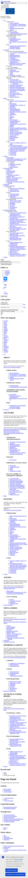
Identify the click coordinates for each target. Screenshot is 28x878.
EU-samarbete (13, 37)
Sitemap (5, 828)
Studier (11, 72)
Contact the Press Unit (12, 180)
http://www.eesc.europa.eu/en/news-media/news (15, 619)
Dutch (5, 343)
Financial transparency (9, 817)
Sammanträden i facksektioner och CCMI (16, 159)
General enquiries (8, 791)
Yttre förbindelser (14, 120)
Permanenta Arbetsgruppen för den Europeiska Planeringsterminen (18, 247)
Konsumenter (13, 107)
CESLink (6, 848)
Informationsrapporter (15, 55)
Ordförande (6, 184)
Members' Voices (11, 176)
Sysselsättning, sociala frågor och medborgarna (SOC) (17, 222)
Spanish (5, 329)
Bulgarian (6, 321)
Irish (5, 334)
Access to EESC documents (10, 816)
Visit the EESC (7, 790)
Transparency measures (9, 815)
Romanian (6, 347)
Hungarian (6, 337)
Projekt (11, 74)
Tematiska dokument (14, 71)
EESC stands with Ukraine (16, 94)
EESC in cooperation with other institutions (14, 846)
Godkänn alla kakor (11, 870)
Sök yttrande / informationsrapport (19, 52)
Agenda (5, 156)
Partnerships (12, 95)
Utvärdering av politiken (15, 75)
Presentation (15, 83)
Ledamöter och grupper (9, 185)
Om (4, 20)
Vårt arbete (6, 50)
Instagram (7, 272)
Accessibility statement (9, 821)
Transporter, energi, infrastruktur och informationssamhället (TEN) (18, 220)
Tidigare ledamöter (14, 189)
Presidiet (12, 27)
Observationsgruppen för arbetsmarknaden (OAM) (15, 239)
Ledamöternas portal (14, 191)
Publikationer (13, 70)
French (5, 333)
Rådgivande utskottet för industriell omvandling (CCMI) (18, 229)
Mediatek (10, 183)
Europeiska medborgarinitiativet (17, 87)
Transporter (12, 140)
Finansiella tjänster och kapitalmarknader (15, 122)
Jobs (5, 835)
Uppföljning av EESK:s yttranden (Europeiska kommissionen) (18, 64)
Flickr (5, 287)
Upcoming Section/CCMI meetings (15, 160)
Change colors (4, 302)
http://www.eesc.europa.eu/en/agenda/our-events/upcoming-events (13, 588)
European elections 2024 (15, 80)
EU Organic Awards (14, 93)
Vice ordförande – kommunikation (18, 24)
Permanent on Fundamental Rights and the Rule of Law (18, 249)
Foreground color (5, 304)
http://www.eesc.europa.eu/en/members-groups (15, 657)
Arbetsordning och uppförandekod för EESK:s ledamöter (18, 46)
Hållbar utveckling (14, 137)
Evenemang (12, 165)
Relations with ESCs (14, 97)
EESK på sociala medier (12, 179)
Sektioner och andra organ (10, 210)
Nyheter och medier (8, 168)
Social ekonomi (13, 207)
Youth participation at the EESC (17, 150)
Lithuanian (6, 339)
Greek (5, 326)
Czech (5, 322)
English (5, 327)
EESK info (9, 173)
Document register (9, 798)
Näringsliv (12, 117)
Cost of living (13, 153)
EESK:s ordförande (14, 23)
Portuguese (6, 346)
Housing (12, 126)
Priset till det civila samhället (16, 82)
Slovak (5, 349)
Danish (5, 323)
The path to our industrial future (17, 89)
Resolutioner (13, 58)
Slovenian (6, 350)
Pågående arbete (15, 59)
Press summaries (10, 172)
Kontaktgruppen (13, 245)
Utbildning (12, 113)
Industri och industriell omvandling (18, 128)
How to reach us (7, 789)
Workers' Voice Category (15, 200)
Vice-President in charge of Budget (18, 25)
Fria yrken (12, 206)
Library (5, 799)
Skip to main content (5, 1)
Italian (5, 338)
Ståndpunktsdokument (15, 56)
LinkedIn (7, 270)
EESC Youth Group (14, 253)
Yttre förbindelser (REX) (15, 227)
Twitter (7, 274)
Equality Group (13, 251)
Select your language (5, 311)
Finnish (5, 331)
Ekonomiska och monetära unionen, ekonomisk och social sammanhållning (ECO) (18, 214)
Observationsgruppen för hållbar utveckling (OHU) (17, 236)
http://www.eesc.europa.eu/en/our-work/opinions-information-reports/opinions (15, 429)
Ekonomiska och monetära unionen (18, 111)
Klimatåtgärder (13, 103)
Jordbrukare (12, 203)
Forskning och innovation (16, 132)
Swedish (6, 351)
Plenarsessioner (10, 157)
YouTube (6, 293)
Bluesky (5, 281)
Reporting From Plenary (13, 175)
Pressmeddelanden (11, 171)
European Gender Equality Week (17, 149)
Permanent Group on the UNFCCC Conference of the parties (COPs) (18, 255)
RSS (5, 829)
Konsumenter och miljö (15, 202)
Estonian (6, 330)
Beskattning (12, 138)
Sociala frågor (13, 136)
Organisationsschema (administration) (18, 33)
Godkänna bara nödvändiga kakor (15, 874)
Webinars (12, 163)
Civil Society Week (14, 79)
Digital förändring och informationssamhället (15, 109)
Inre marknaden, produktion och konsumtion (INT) (17, 217)
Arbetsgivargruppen (14, 194)
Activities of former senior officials (12, 820)
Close (16, 310)
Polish (5, 345)
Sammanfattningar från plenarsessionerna (15, 61)
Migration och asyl (14, 130)
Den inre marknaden (14, 134)
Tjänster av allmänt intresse (16, 133)
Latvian (5, 341)
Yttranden (12, 54)
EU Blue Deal (13, 152)
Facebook (7, 273)
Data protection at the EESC (10, 807)
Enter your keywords (6, 261)
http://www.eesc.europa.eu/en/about (12, 367)
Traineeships (6, 837)
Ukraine (5, 257)
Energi (11, 115)
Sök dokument (14, 67)
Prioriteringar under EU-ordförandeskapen (15, 39)
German (5, 325)
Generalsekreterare (14, 32)
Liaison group (7, 847)
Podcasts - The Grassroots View (14, 177)
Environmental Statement (9, 808)
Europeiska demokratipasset (16, 85)
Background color (5, 307)
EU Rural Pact (13, 154)
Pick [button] (24, 304)
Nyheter (8, 169)
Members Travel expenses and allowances (13, 819)
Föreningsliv (12, 204)
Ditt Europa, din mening (15, 86)
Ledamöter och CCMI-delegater (17, 188)
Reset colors (11, 310)
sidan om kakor (19, 859)
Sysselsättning (13, 114)
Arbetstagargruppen (14, 195)
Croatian (6, 335)
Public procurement (8, 838)
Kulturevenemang (14, 167)
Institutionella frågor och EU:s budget (18, 129)
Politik (5, 98)
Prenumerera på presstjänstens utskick (15, 181)
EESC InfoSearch (9, 800)
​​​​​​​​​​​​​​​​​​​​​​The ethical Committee (15, 48)
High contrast (4, 296)
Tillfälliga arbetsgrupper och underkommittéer (16, 243)
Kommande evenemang (15, 164)
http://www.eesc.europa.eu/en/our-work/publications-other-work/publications (14, 432)
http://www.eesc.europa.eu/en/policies (12, 510)
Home (5, 772)
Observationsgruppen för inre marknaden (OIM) (16, 233)
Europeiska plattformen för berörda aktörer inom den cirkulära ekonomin (18, 147)
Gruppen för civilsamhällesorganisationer (16, 197)
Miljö (11, 118)
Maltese (5, 342)
